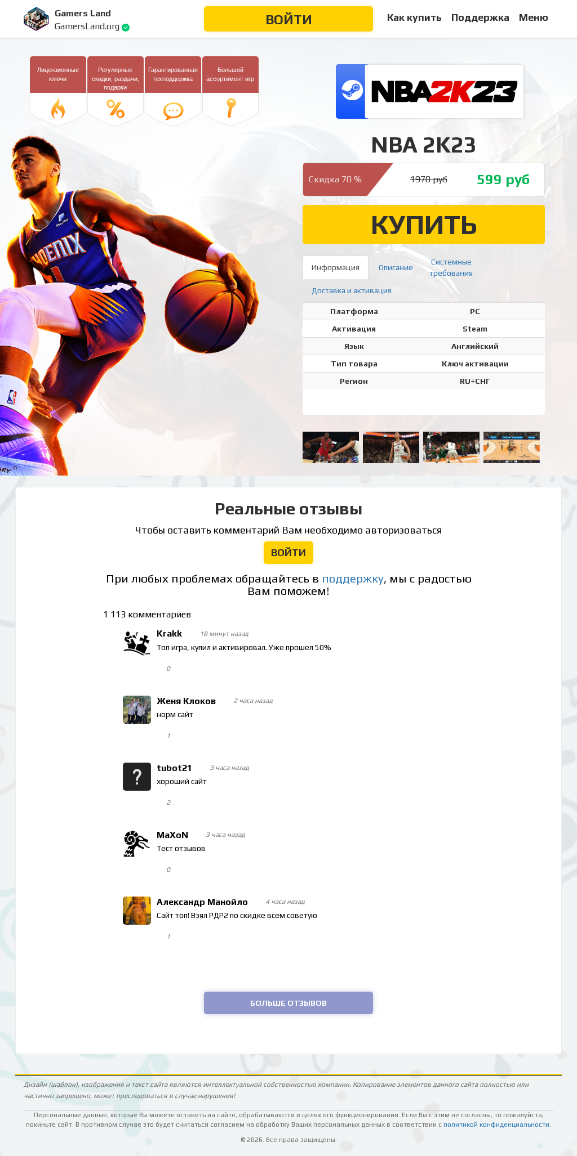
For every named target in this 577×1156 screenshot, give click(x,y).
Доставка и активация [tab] (352, 290)
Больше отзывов (288, 1002)
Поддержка (480, 17)
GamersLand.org (87, 26)
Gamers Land (83, 13)
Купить (424, 224)
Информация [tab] (335, 267)
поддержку (353, 578)
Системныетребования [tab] (451, 267)
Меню (533, 17)
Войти (288, 19)
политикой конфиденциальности (496, 1124)
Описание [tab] (396, 267)
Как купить (414, 17)
